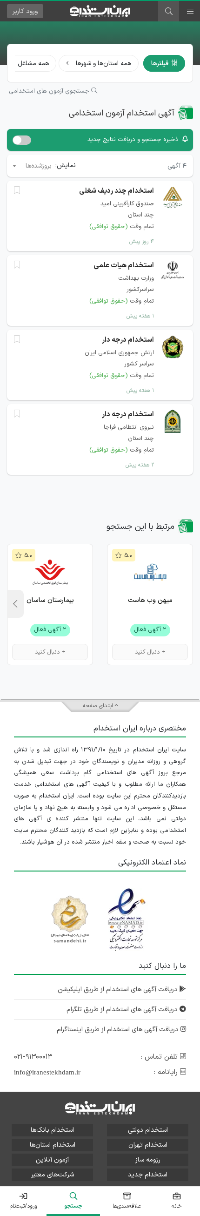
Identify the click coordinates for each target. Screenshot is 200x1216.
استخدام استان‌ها (52, 1145)
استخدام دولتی (148, 1130)
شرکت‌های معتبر (52, 1175)
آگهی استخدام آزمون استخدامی (121, 113)
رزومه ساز (147, 1160)
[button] (15, 604)
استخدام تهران (147, 1145)
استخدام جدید (147, 1175)
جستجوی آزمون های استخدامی (50, 91)
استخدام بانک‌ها (52, 1130)
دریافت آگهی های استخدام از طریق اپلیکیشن (119, 989)
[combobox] (31, 166)
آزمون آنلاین (52, 1160)
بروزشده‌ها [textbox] (39, 166)
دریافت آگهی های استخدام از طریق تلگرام (123, 1009)
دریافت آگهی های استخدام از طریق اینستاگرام (118, 1029)
